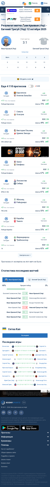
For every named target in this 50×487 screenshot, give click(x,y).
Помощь (5, 445)
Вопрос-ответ (5, 463)
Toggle (31, 86)
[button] (23, 3)
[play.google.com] (10, 428)
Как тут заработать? (7, 449)
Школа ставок (5, 459)
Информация (7, 437)
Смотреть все (24, 255)
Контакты (4, 466)
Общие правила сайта (8, 452)
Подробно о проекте (8, 456)
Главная (4, 19)
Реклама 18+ (10, 13)
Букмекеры (6, 441)
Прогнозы (5, 433)
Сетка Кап (25, 52)
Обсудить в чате (24, 79)
